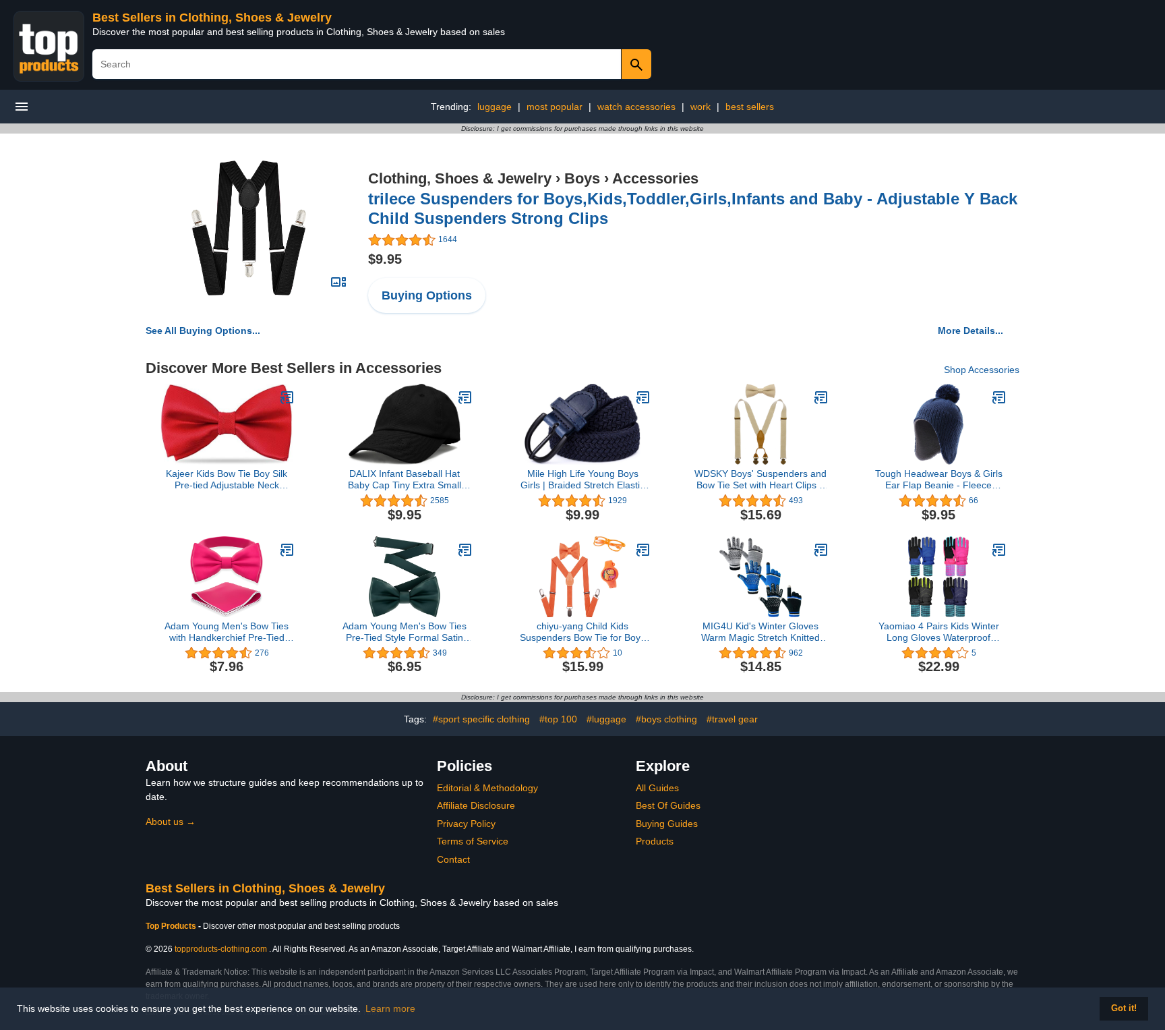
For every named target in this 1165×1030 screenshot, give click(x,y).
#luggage (606, 719)
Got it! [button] (1124, 1008)
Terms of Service (472, 841)
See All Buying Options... (203, 330)
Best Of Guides (668, 805)
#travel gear (732, 719)
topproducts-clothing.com (221, 949)
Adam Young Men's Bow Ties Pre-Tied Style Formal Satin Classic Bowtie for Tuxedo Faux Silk (404, 632)
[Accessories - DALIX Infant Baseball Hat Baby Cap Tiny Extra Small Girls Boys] (465, 397)
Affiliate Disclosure (476, 805)
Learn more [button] (390, 1008)
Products (655, 841)
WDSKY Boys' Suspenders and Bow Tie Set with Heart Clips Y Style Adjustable (760, 479)
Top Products (172, 926)
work (700, 106)
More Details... (970, 330)
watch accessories (636, 106)
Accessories (655, 178)
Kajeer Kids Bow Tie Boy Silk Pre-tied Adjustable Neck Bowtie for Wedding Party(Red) (226, 479)
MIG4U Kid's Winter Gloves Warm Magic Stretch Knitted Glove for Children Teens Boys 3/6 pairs (760, 632)
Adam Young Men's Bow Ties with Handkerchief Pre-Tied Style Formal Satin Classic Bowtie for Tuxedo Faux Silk (227, 632)
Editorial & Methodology (487, 787)
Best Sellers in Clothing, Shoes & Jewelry (212, 17)
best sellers (749, 106)
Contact (453, 859)
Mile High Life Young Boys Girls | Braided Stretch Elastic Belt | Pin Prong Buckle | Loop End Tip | (582, 479)
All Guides (657, 787)
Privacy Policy (466, 823)
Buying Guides (667, 823)
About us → (171, 821)
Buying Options (427, 295)
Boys (582, 178)
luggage (494, 106)
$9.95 (385, 259)
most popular (554, 106)
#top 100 (558, 719)
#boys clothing (666, 719)
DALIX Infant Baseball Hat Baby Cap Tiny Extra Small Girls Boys (404, 479)
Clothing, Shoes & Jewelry (459, 178)
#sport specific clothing (481, 719)
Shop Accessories (981, 369)
